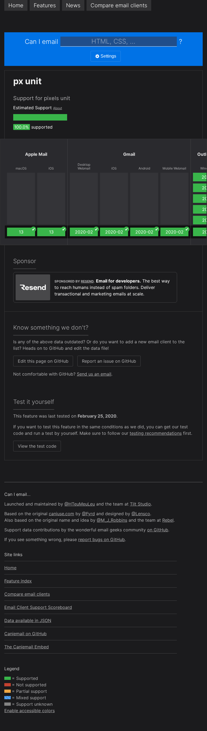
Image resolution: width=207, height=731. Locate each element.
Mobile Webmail (174, 168)
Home (15, 5)
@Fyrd (88, 513)
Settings (108, 56)
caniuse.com (61, 513)
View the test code (37, 446)
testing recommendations (156, 433)
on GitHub (157, 529)
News (73, 5)
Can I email (41, 41)
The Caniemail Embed (26, 646)
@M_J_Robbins (112, 520)
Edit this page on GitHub (43, 361)
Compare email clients (27, 594)
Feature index (18, 581)
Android (144, 168)
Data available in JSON (27, 620)
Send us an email (94, 374)
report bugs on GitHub (101, 539)
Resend (87, 281)
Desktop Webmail (84, 166)
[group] (40, 117)
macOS (21, 168)
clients (119, 5)
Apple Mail (36, 154)
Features (45, 5)
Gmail (129, 154)
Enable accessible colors (29, 710)
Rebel (168, 520)
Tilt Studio (140, 504)
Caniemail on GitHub (25, 633)
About (57, 108)
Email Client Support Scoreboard (38, 607)
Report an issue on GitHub (109, 361)
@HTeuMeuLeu (79, 504)
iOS (51, 168)
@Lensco (141, 513)
